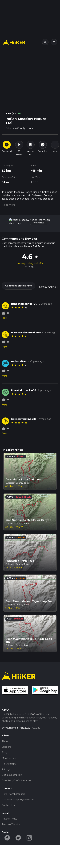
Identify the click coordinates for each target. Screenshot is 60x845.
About (5, 741)
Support (6, 746)
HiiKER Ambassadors (13, 794)
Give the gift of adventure (16, 780)
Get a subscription (12, 774)
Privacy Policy (9, 818)
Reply (4, 318)
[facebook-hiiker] (7, 837)
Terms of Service (11, 824)
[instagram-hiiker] (29, 837)
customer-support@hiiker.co (18, 799)
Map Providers (10, 758)
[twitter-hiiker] (18, 837)
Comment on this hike (18, 285)
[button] (8, 204)
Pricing (6, 769)
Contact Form (9, 805)
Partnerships (9, 763)
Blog (4, 752)
